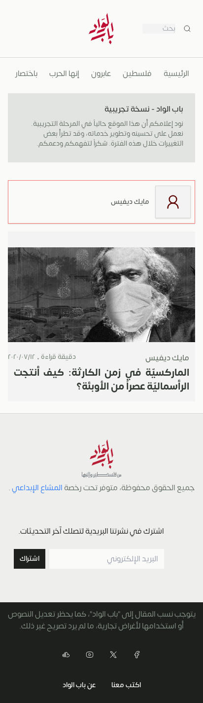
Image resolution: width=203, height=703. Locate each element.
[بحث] (187, 29)
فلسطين (137, 73)
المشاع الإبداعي (37, 487)
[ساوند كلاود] (66, 655)
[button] (29, 559)
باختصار (26, 73)
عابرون (101, 73)
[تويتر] (113, 655)
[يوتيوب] (90, 655)
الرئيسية (176, 73)
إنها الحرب (64, 73)
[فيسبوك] (137, 655)
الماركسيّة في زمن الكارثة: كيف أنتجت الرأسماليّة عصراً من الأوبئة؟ (101, 379)
